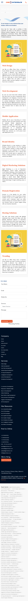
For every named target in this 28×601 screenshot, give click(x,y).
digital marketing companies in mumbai (10, 544)
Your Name (4, 284)
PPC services (11, 490)
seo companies (4, 517)
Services (3, 303)
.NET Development (5, 401)
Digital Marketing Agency (14, 487)
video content (4, 565)
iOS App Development (6, 372)
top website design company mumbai (9, 567)
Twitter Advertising (16, 547)
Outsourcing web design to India (8, 583)
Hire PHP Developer (5, 413)
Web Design (3, 363)
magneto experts (14, 551)
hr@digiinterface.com (6, 453)
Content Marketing (16, 533)
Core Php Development (6, 368)
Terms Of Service (5, 471)
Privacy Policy (14, 471)
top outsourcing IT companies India (9, 581)
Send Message (5, 321)
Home (2, 339)
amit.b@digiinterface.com (7, 448)
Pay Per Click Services (6, 533)
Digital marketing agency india (8, 506)
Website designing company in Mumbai (10, 522)
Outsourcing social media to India (8, 588)
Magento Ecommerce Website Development (11, 592)
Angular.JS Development (6, 399)
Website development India (7, 513)
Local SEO (15, 535)
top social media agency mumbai (8, 572)
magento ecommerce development (9, 553)
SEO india (3, 494)
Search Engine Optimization (18, 488)
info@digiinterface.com (6, 446)
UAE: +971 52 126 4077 (6, 444)
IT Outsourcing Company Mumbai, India (10, 590)
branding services (13, 565)
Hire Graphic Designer (6, 418)
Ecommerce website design (7, 510)
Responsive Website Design (7, 388)
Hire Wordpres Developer (7, 420)
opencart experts (5, 556)
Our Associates (4, 350)
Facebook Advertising (6, 547)
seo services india (18, 501)
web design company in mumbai (8, 542)
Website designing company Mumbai (9, 515)
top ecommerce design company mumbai (10, 576)
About (2, 341)
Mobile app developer (15, 517)
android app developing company (9, 503)
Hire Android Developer (6, 409)
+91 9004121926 (5, 439)
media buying (15, 563)
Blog (2, 356)
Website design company (7, 512)
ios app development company (8, 540)
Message (3, 310)
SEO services (4, 490)
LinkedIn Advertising (5, 549)
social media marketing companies (9, 526)
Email (2, 290)
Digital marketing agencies (7, 508)
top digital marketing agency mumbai (9, 574)
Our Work (3, 345)
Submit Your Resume (6, 460)
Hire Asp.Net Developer (6, 415)
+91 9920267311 (5, 435)
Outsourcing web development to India (10, 585)
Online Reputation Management (8, 497)
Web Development (5, 366)
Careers (3, 352)
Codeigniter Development (6, 374)
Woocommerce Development (7, 397)
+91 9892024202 (5, 437)
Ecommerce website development (9, 560)
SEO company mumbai (6, 524)
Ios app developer (17, 519)
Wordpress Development (6, 379)
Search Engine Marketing (15, 494)
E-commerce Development (7, 386)
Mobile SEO (3, 528)
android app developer (6, 519)
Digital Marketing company (7, 492)
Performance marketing (6, 535)
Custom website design (19, 512)
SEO (8, 494)
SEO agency (17, 492)
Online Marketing (5, 393)
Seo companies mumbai (6, 501)
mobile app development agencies (9, 531)
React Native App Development (8, 395)
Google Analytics (5, 551)
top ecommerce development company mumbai (12, 578)
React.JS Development (6, 391)
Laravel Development (6, 377)
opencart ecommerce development (9, 558)
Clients (2, 347)
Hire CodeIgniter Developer (7, 422)
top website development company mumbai (11, 569)
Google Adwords (15, 549)
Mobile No (4, 297)
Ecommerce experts (5, 563)
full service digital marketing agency (9, 538)
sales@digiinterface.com (6, 450)
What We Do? (4, 343)
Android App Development (7, 370)
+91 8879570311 (5, 442)
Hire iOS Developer (5, 411)
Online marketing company (7, 499)
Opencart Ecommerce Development (9, 594)
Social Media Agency (6, 488)
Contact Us (3, 354)
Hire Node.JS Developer (6, 424)
